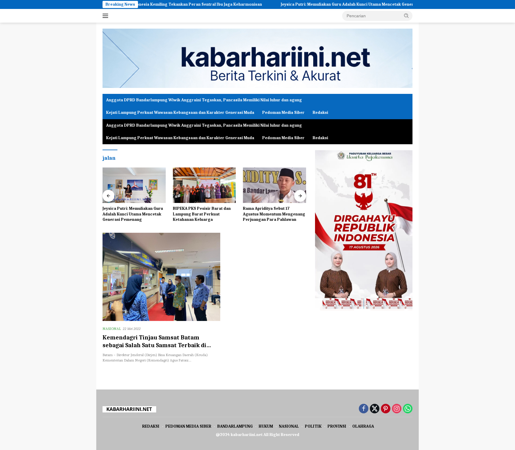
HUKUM (266, 426)
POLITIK (313, 426)
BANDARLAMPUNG (235, 426)
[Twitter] (374, 409)
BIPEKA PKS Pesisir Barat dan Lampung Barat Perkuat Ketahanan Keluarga (202, 214)
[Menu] (107, 16)
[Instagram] (396, 409)
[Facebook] (363, 409)
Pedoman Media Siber (283, 112)
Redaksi (320, 112)
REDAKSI (150, 426)
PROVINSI (337, 426)
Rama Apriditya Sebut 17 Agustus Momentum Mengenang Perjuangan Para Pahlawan (274, 214)
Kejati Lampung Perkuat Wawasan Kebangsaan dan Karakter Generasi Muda (180, 112)
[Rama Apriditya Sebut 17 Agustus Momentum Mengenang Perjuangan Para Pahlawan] (274, 185)
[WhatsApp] (407, 409)
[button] (406, 15)
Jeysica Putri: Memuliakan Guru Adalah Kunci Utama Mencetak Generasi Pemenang (338, 4)
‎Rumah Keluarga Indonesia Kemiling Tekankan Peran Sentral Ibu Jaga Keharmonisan (157, 4)
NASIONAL (112, 328)
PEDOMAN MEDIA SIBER (188, 426)
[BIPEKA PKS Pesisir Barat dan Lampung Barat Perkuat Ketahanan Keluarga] (204, 185)
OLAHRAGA (363, 426)
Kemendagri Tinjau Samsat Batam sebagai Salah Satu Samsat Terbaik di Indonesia (154, 345)
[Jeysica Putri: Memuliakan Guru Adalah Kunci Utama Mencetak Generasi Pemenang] (134, 185)
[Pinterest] (385, 409)
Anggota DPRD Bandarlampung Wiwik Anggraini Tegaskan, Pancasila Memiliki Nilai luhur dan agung (204, 100)
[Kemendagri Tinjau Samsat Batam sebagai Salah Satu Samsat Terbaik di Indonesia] (161, 277)
